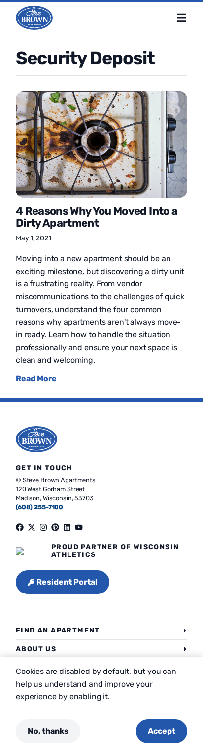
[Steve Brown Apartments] (34, 18)
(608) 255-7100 (39, 507)
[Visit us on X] (31, 527)
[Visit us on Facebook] (20, 527)
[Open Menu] (189, 18)
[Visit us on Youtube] (79, 527)
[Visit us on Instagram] (43, 527)
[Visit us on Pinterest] (55, 527)
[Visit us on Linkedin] (67, 527)
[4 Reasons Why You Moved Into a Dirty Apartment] (101, 144)
